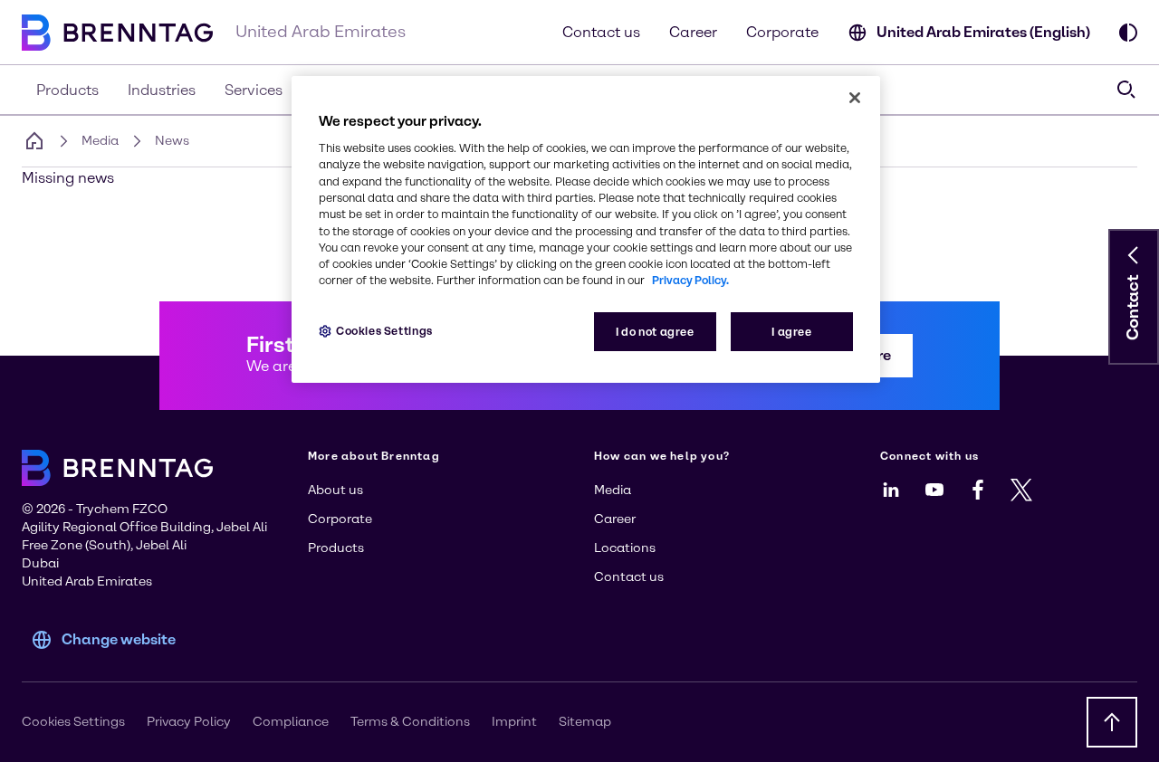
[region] (586, 229)
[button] (1134, 255)
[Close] (855, 98)
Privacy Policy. (690, 280)
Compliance (291, 721)
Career (693, 32)
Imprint (514, 721)
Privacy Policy (189, 721)
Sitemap (585, 721)
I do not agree (655, 331)
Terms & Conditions (410, 721)
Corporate (782, 32)
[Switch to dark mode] (1128, 33)
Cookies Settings (384, 331)
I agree (791, 331)
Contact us (601, 32)
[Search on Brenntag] (1126, 89)
